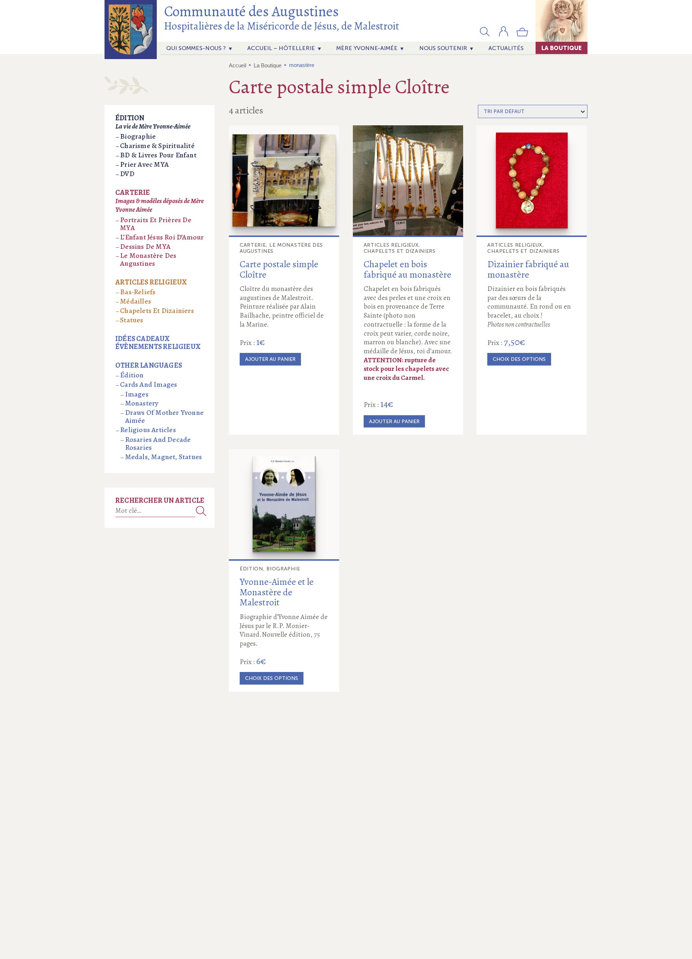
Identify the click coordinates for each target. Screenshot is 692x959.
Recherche (201, 511)
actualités (506, 48)
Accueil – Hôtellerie (281, 48)
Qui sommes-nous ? (196, 48)
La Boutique (561, 48)
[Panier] (522, 35)
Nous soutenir (443, 48)
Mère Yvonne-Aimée (367, 48)
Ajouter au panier (270, 359)
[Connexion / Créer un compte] (503, 35)
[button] (485, 31)
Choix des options (519, 359)
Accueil (237, 65)
